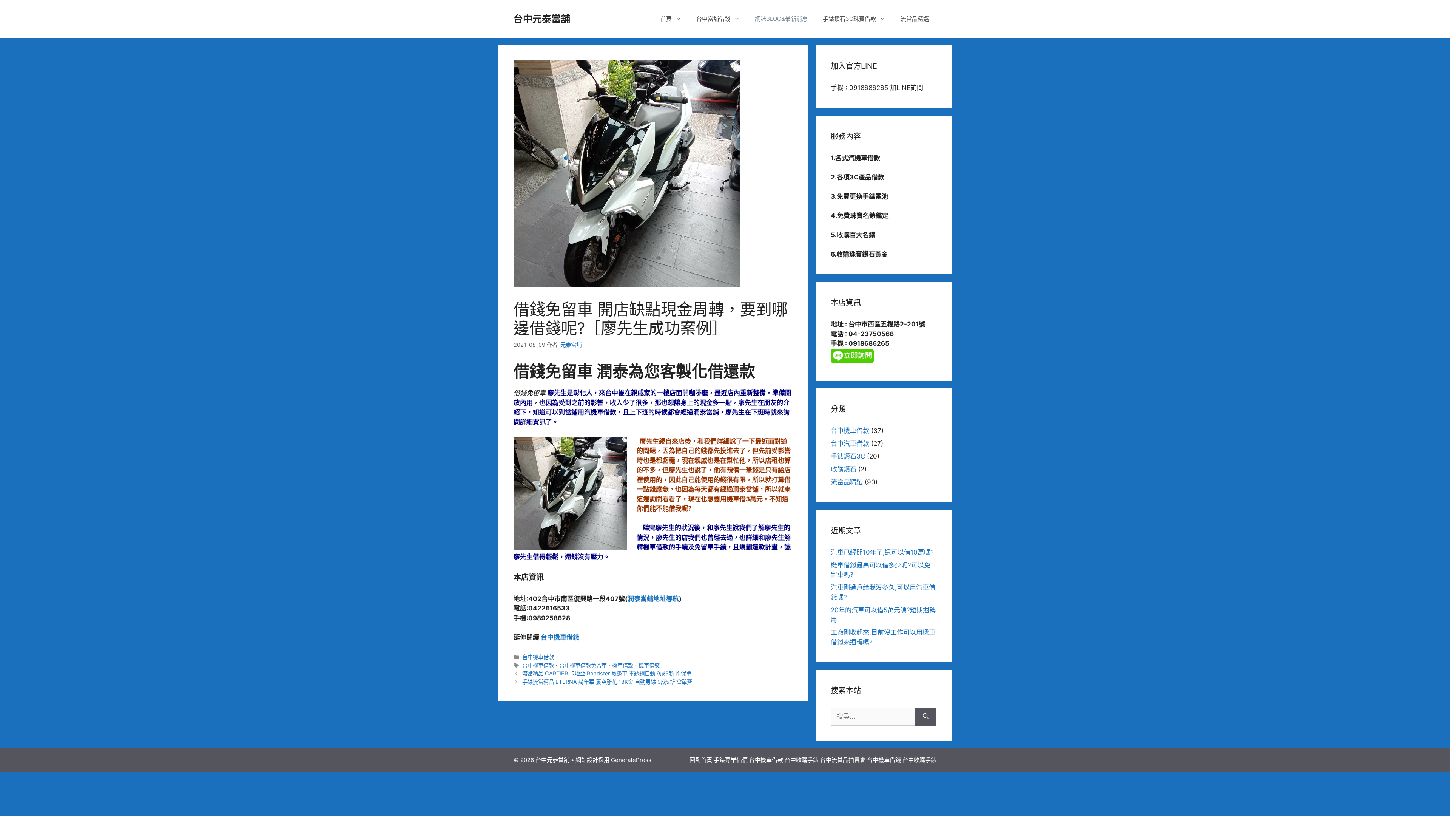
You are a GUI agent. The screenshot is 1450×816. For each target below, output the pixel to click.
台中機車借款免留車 (583, 665)
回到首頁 (701, 759)
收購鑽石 (843, 469)
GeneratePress (631, 759)
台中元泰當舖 (542, 19)
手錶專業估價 (731, 759)
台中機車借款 (538, 657)
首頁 (666, 18)
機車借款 (622, 665)
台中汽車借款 (850, 443)
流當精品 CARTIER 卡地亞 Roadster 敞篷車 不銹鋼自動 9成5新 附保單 (606, 673)
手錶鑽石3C (848, 456)
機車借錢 (649, 665)
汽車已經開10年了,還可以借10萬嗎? (882, 552)
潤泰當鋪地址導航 (653, 599)
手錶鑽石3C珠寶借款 (849, 18)
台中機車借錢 (560, 637)
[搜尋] (925, 717)
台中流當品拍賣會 (842, 759)
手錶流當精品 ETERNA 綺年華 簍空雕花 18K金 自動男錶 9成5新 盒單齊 (607, 681)
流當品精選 (915, 18)
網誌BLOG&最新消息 (781, 18)
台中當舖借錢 (713, 18)
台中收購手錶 (802, 759)
